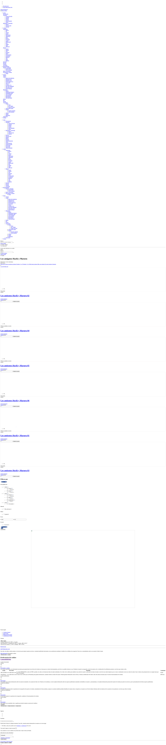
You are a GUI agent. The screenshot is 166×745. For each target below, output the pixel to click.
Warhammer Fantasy (10, 92)
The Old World (9, 97)
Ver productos (4, 527)
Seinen (7, 49)
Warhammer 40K (9, 93)
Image (7, 33)
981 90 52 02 (6, 6)
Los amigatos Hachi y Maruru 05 (15, 366)
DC (6, 31)
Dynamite (8, 39)
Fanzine (4, 64)
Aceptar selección (11, 705)
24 (2, 266)
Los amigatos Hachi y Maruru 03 (15, 470)
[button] (5, 668)
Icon (7, 43)
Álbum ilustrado (9, 147)
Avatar (7, 40)
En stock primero (48, 264)
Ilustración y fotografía (7, 23)
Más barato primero (33, 264)
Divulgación (5, 14)
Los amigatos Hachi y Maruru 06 (15, 400)
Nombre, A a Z (19, 264)
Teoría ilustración (9, 140)
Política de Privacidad (7, 634)
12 (1, 266)
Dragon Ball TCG (9, 81)
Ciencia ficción (9, 143)
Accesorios (5, 102)
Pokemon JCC (9, 79)
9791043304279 (4, 403)
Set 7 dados (10, 106)
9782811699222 (4, 299)
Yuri (6, 58)
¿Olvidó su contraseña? (5, 737)
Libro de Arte (8, 25)
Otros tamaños (11, 111)
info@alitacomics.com (7, 7)
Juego (4, 195)
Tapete (7, 114)
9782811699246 (4, 334)
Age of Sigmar (9, 94)
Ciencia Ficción (9, 144)
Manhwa (7, 57)
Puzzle (4, 101)
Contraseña (3, 735)
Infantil (7, 18)
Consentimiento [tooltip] (6, 659)
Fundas (7, 109)
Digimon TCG (9, 80)
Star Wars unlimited (10, 86)
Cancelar (2, 704)
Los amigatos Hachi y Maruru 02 (15, 296)
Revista (4, 63)
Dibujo (7, 24)
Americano (5, 29)
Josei (7, 59)
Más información (4, 653)
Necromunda (8, 95)
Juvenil (7, 19)
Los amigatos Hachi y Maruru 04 (15, 331)
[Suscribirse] (13, 721)
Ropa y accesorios (7, 71)
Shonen (7, 50)
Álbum (7, 113)
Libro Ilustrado (9, 21)
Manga (4, 47)
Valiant (7, 44)
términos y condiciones (21, 725)
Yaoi (7, 51)
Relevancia (3, 264)
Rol (4, 100)
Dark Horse (8, 35)
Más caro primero (41, 264)
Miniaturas (5, 89)
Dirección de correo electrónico (7, 732)
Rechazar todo (3, 654)
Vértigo (7, 32)
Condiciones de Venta (7, 635)
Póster (7, 73)
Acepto (9, 654)
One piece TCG (9, 87)
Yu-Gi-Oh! (8, 82)
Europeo (5, 61)
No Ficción (8, 145)
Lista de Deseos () (4, 9)
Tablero (4, 75)
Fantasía (7, 17)
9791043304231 (4, 368)
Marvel (7, 30)
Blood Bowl (8, 96)
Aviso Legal (5, 633)
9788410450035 (4, 438)
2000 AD (8, 46)
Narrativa (5, 15)
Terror (7, 22)
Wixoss (7, 83)
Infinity (7, 90)
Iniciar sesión (3, 739)
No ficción (8, 146)
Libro (4, 119)
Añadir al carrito (16, 301)
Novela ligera (8, 54)
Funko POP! (8, 68)
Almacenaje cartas (9, 108)
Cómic (4, 149)
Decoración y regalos (7, 72)
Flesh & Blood (9, 88)
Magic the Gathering (10, 78)
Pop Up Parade (9, 70)
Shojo (7, 53)
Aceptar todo (18, 705)
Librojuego (5, 116)
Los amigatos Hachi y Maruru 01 (15, 435)
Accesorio (5, 65)
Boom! (7, 38)
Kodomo (7, 52)
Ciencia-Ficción (9, 16)
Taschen (7, 26)
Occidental (8, 56)
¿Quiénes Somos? (6, 632)
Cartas (4, 76)
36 (3, 266)
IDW (7, 37)
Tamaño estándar (11, 110)
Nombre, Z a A (26, 264)
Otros (9, 104)
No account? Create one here (6, 741)
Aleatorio (54, 264)
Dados (4, 99)
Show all (6, 266)
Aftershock (8, 36)
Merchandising (6, 187)
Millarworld (8, 42)
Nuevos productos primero (10, 264)
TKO (7, 45)
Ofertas (4, 238)
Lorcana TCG (8, 85)
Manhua (7, 60)
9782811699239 (4, 473)
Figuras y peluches (7, 67)
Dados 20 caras (11, 107)
